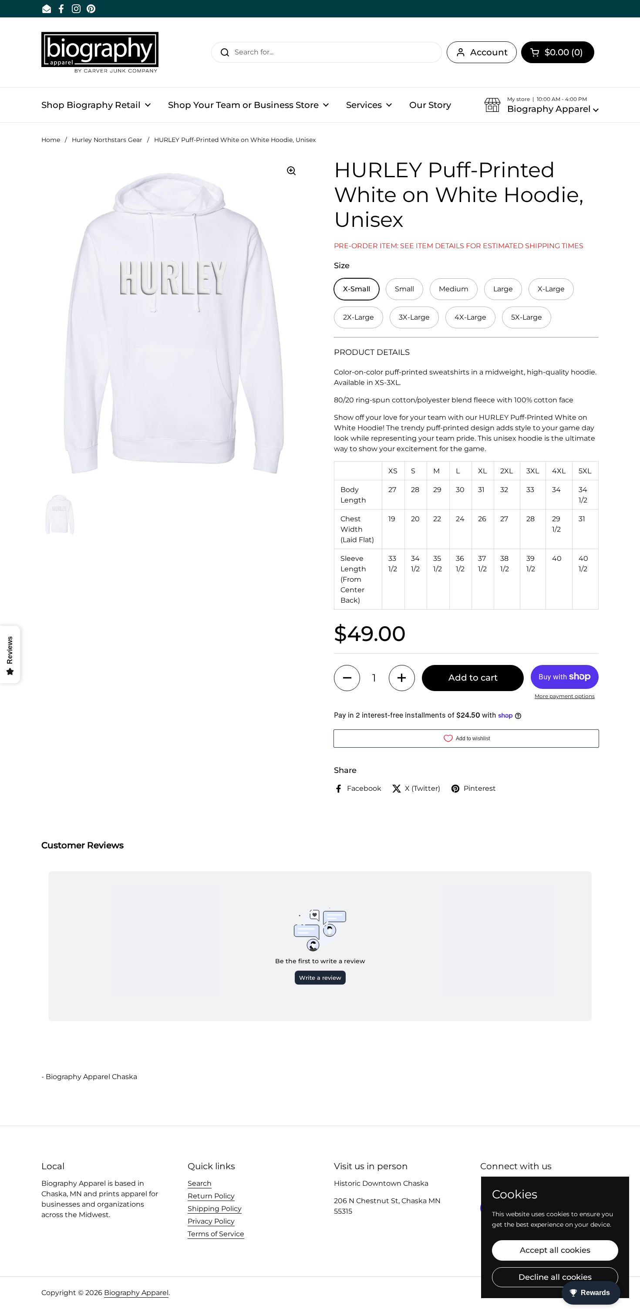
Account (489, 52)
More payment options (565, 696)
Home (50, 140)
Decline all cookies (555, 1277)
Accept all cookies (555, 1250)
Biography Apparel (136, 1293)
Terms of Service (216, 1234)
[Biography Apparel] (99, 52)
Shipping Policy (215, 1208)
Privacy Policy (211, 1221)
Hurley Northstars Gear (107, 140)
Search (200, 1183)
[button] (557, 52)
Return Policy (211, 1196)
